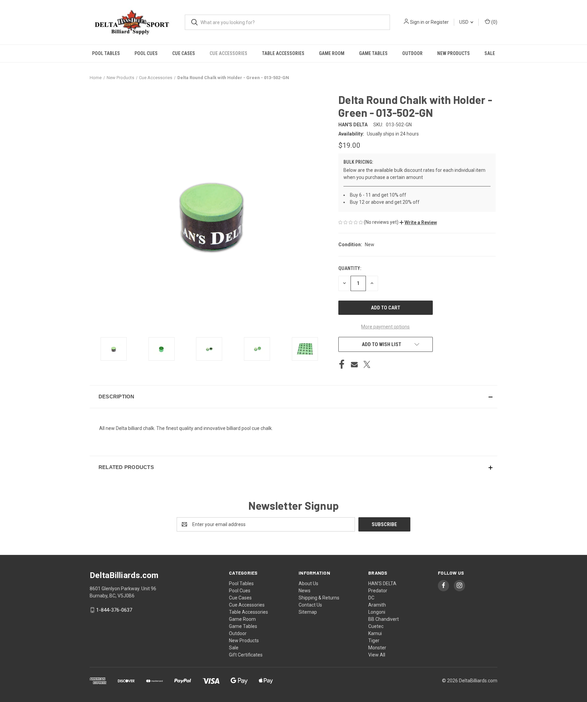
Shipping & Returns (319, 597)
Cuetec (376, 626)
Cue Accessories (228, 53)
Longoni (376, 612)
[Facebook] (341, 364)
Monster (377, 647)
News (304, 590)
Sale (489, 53)
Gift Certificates (246, 655)
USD (464, 22)
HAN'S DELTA (382, 583)
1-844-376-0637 (114, 610)
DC (371, 597)
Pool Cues (146, 53)
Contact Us (310, 605)
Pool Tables (106, 53)
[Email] (354, 364)
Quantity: (349, 268)
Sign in (417, 22)
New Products (453, 53)
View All (376, 655)
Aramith (377, 605)
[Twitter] (366, 364)
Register (440, 22)
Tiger (373, 640)
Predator (377, 590)
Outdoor (412, 53)
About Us (308, 583)
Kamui (375, 633)
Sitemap (308, 612)
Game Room (331, 53)
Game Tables (373, 53)
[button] (418, 222)
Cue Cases (183, 53)
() (493, 22)
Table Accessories (283, 53)
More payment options (385, 326)
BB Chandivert (383, 619)
